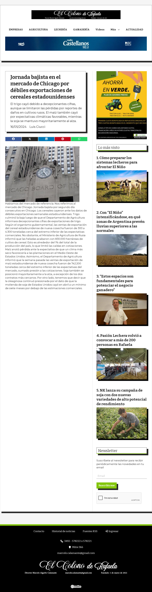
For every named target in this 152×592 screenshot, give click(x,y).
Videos (99, 29)
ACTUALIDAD (134, 29)
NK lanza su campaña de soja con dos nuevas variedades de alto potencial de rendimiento (121, 397)
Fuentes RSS (90, 531)
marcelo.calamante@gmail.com (76, 553)
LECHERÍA (60, 29)
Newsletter (107, 451)
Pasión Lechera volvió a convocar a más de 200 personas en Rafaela (118, 340)
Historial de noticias (63, 531)
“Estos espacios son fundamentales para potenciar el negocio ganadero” (115, 283)
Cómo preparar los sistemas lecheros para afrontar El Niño (116, 162)
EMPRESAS (16, 29)
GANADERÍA (81, 29)
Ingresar (113, 531)
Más (113, 29)
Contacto (39, 531)
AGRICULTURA (38, 29)
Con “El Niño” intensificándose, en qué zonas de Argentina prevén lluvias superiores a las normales (120, 221)
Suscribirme (107, 485)
